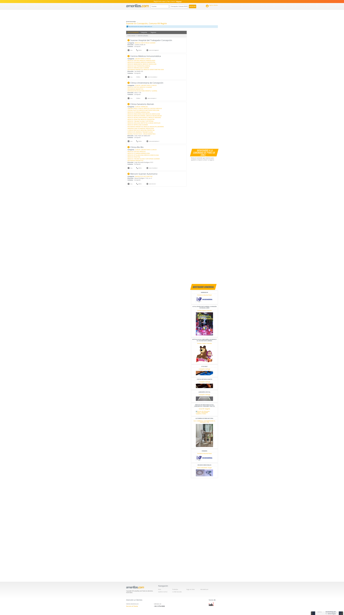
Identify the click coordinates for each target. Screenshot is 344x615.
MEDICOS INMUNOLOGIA (135, 68)
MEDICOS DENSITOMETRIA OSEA (154, 69)
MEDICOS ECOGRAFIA (133, 62)
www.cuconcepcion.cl (152, 98)
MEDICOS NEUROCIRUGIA (154, 116)
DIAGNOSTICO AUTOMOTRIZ (143, 176)
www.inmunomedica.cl (152, 77)
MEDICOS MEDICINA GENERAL (136, 116)
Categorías (144, 32)
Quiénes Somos (162, 592)
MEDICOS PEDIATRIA (133, 119)
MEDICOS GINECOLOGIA (152, 114)
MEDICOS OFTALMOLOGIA (135, 155)
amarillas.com (137, 6)
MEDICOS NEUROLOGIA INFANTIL (137, 117)
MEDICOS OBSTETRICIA (142, 43)
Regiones (153, 32)
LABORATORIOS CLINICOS (143, 59)
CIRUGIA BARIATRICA (149, 134)
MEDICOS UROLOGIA (133, 123)
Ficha (131, 50)
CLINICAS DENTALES (133, 130)
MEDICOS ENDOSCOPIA (148, 62)
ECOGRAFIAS (141, 128)
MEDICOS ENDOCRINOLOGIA (136, 114)
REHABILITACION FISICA (134, 134)
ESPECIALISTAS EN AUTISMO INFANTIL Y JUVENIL (142, 91)
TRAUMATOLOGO (147, 132)
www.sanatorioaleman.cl (154, 141)
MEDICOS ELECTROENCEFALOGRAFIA (138, 66)
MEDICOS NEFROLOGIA (134, 125)
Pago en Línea (190, 589)
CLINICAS (137, 85)
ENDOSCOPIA (150, 128)
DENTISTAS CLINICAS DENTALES (150, 123)
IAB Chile (211, 604)
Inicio (159, 589)
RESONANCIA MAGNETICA (135, 69)
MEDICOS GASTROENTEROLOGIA (149, 110)
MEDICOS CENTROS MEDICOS (136, 60)
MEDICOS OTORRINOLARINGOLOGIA (138, 112)
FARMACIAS (144, 107)
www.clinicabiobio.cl (153, 168)
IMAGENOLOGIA (132, 128)
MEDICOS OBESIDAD (154, 117)
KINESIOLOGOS (150, 60)
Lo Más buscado (177, 592)
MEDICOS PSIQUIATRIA (147, 119)
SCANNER (152, 43)
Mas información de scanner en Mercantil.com (140, 26)
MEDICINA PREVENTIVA (147, 130)
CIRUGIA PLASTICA (133, 110)
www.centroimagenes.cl (154, 50)
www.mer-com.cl (152, 183)
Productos (175, 589)
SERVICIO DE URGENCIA (134, 132)
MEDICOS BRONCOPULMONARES (154, 126)
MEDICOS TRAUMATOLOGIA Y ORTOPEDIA (140, 121)
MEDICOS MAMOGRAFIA (134, 64)
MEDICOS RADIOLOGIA (149, 64)
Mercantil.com (204, 589)
